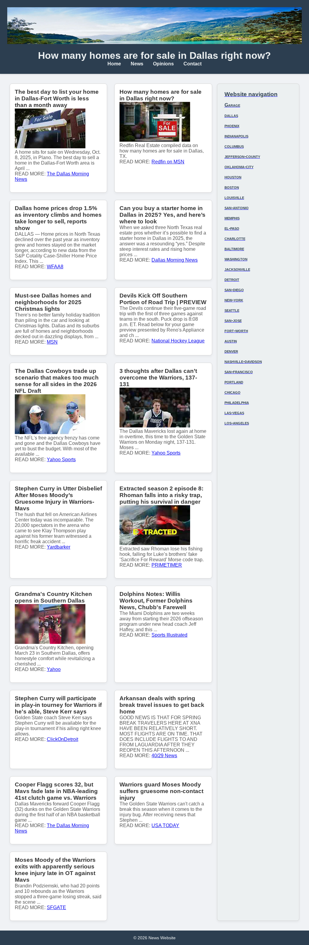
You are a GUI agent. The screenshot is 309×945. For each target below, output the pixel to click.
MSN (52, 342)
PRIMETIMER (166, 565)
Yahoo (54, 669)
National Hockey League (178, 340)
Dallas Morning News (174, 260)
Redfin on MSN (167, 161)
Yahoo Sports (61, 459)
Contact (192, 63)
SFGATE (56, 907)
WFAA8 (55, 266)
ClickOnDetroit (62, 739)
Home (114, 63)
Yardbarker (58, 547)
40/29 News (164, 755)
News (137, 63)
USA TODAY (165, 825)
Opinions (163, 63)
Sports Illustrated (169, 635)
